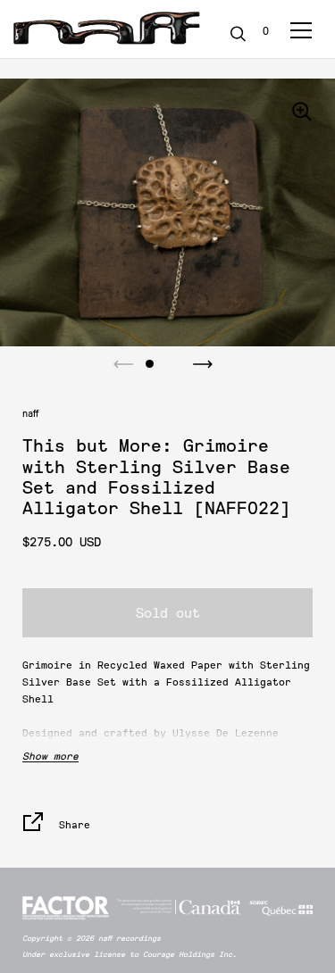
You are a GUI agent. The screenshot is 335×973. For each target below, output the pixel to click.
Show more (50, 756)
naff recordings (129, 938)
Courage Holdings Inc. (190, 954)
